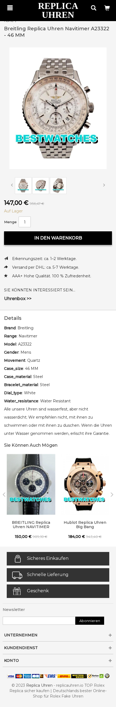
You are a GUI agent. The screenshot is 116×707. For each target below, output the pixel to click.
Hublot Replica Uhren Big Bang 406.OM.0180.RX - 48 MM (85, 525)
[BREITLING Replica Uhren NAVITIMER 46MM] (31, 484)
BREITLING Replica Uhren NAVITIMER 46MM (31, 525)
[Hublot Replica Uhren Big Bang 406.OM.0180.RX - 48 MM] (85, 484)
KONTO (11, 660)
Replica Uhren (39, 685)
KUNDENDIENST (21, 647)
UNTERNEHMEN (20, 635)
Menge (10, 222)
